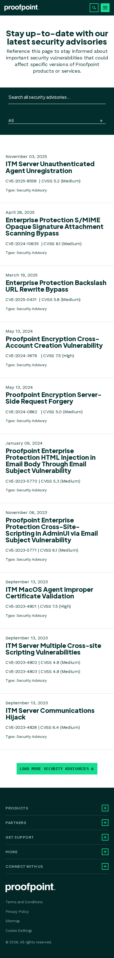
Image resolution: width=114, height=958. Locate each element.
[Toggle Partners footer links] (105, 822)
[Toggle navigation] (105, 7)
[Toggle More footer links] (105, 852)
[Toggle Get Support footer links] (105, 837)
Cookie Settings (19, 931)
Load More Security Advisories (54, 769)
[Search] (94, 7)
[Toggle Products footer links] (105, 808)
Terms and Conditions (24, 902)
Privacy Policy (17, 912)
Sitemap (13, 921)
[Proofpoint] (21, 7)
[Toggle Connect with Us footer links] (105, 866)
